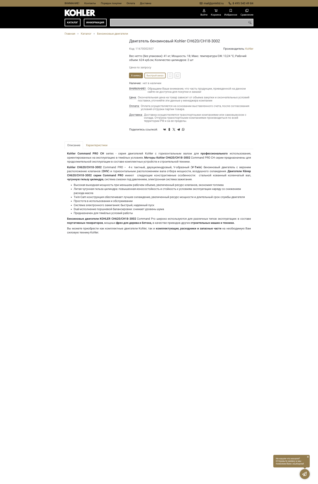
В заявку (136, 75)
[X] (174, 129)
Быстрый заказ (155, 75)
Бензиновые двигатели (112, 33)
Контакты (90, 3)
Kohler (249, 48)
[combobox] (181, 22)
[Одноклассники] (169, 129)
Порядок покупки (111, 3)
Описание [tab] (73, 145)
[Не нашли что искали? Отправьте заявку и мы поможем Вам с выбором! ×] (305, 474)
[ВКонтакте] (165, 129)
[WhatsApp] (183, 129)
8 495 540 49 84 (243, 3)
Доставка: (136, 114)
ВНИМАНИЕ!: (137, 88)
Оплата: (134, 106)
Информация (95, 22)
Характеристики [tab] (96, 145)
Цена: (132, 97)
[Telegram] (179, 129)
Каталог (72, 22)
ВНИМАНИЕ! (72, 3)
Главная (70, 33)
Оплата (131, 3)
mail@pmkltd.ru (214, 3)
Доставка (145, 3)
